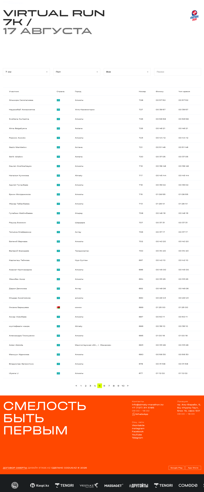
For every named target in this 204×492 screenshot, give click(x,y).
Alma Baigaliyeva (18, 128)
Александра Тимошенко (22, 336)
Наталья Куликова (19, 176)
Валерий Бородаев (19, 251)
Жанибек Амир (17, 279)
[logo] (13, 2)
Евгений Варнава (18, 241)
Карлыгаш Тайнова (19, 260)
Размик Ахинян (17, 138)
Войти (197, 2)
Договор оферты (15, 468)
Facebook (138, 431)
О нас (129, 2)
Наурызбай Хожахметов (22, 110)
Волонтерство (115, 2)
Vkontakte (138, 425)
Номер (142, 91)
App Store (193, 468)
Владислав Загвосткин (21, 364)
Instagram (138, 428)
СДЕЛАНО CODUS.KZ (64, 468)
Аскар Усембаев (17, 317)
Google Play (176, 468)
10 (123, 386)
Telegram (137, 438)
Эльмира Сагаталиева (21, 100)
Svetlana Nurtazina (19, 119)
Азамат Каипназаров (20, 270)
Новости (100, 2)
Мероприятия (41, 2)
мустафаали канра (19, 326)
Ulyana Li (14, 373)
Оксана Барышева (19, 307)
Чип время (184, 91)
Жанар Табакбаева (19, 204)
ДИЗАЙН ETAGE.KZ (39, 468)
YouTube (137, 434)
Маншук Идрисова (19, 354)
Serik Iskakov (16, 157)
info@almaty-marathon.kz (148, 404)
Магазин (172, 2)
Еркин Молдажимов (20, 194)
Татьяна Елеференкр (20, 232)
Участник (14, 91)
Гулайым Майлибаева (21, 213)
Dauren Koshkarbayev (20, 166)
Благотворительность (80, 2)
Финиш (160, 91)
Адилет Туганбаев (18, 185)
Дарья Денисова (18, 289)
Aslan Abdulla (16, 345)
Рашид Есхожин (17, 223)
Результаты (58, 2)
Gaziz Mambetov (18, 147)
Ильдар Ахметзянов (19, 298)
